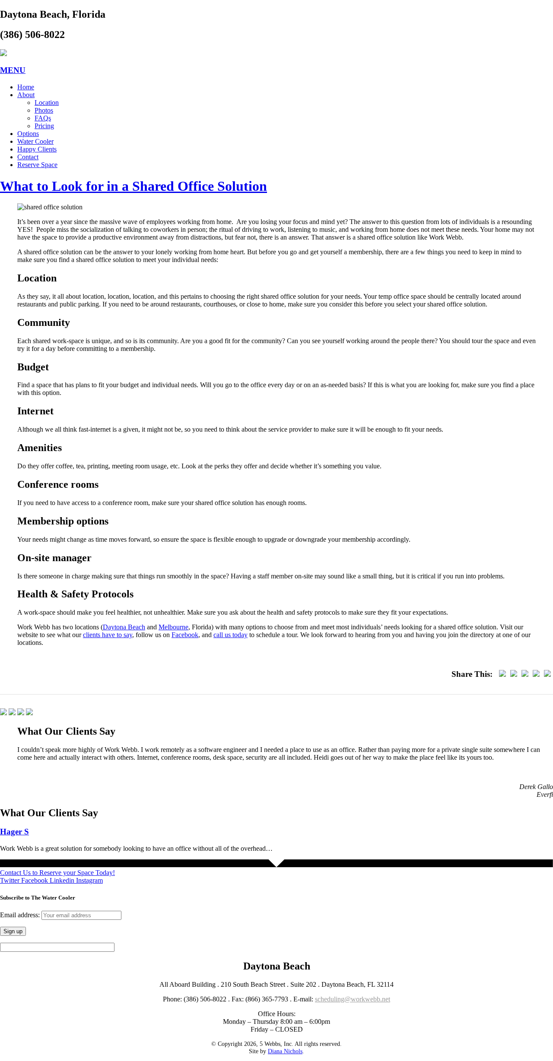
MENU (12, 70)
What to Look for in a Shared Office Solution (133, 186)
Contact (27, 157)
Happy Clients (37, 149)
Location (47, 102)
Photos (44, 110)
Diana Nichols (285, 1051)
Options (28, 133)
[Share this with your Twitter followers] (513, 674)
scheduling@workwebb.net (352, 999)
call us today (230, 634)
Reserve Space (37, 164)
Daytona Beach (124, 627)
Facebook (185, 634)
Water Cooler (35, 141)
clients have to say (107, 634)
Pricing (44, 125)
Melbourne (173, 627)
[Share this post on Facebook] (502, 674)
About (26, 94)
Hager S (14, 831)
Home (25, 87)
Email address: (20, 915)
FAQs (43, 118)
